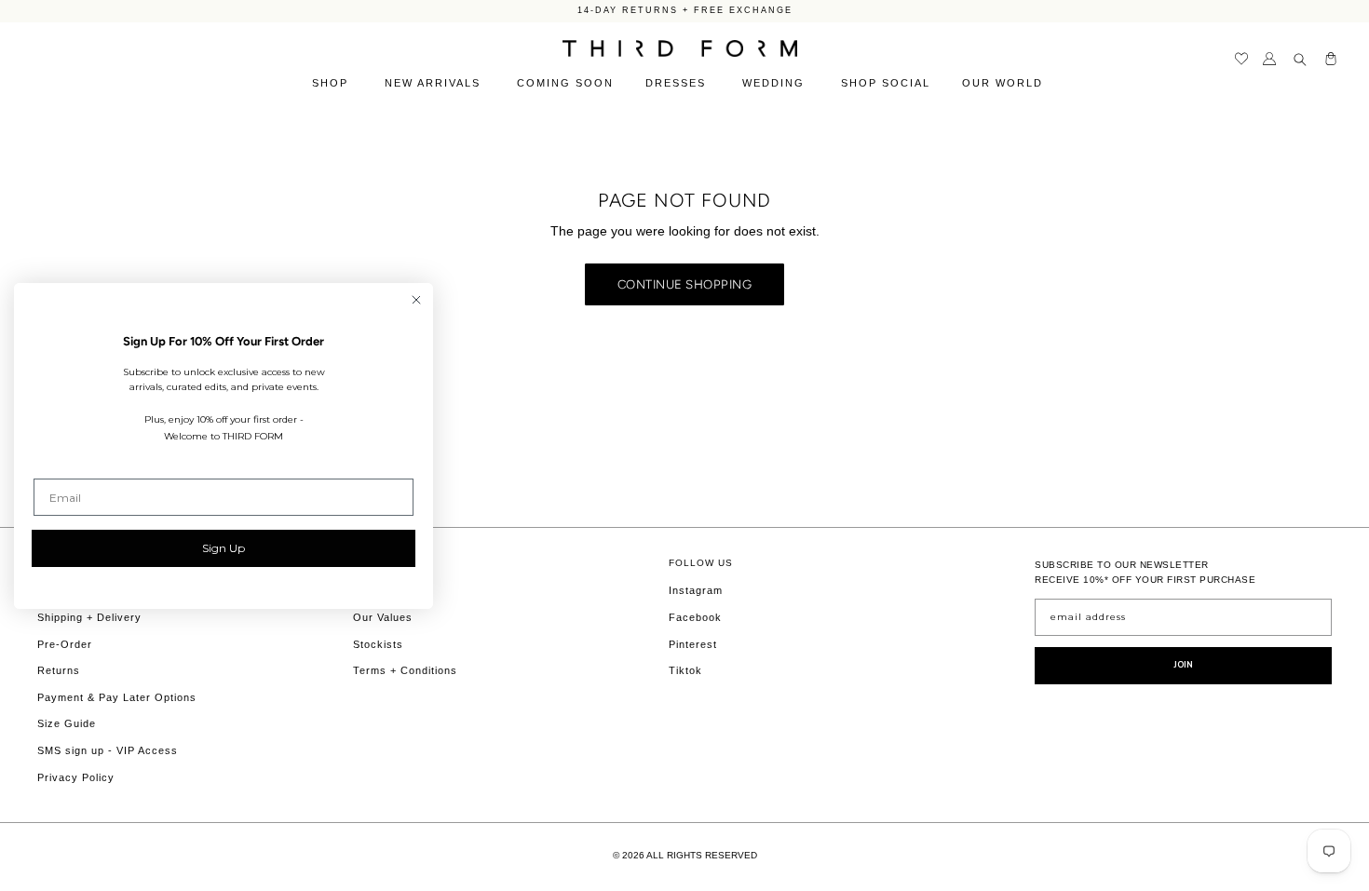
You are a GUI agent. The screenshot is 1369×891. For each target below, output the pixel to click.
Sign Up (223, 548)
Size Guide (66, 723)
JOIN (1183, 664)
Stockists (378, 644)
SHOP (332, 82)
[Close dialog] (416, 299)
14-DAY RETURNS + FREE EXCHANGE (685, 10)
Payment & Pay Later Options (117, 697)
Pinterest (693, 644)
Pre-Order (64, 644)
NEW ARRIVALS (435, 82)
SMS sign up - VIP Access (107, 750)
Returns (58, 670)
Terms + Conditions (405, 670)
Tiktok (685, 670)
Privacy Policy (76, 777)
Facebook (695, 617)
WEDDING (775, 82)
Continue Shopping (684, 284)
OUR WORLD (1005, 82)
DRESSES (678, 82)
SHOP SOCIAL (885, 82)
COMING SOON (565, 82)
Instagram (696, 590)
